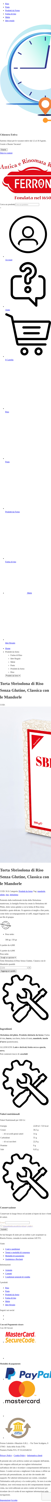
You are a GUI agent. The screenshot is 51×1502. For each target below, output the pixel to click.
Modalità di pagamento (14, 1256)
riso (7, 895)
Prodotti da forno (26, 891)
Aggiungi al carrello (8, 971)
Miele (7, 17)
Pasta (7, 7)
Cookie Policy (20, 1455)
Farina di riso (10, 14)
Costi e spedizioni (12, 1249)
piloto (2, 895)
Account (8, 260)
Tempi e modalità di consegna (17, 1252)
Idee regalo (9, 21)
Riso (7, 4)
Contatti (8, 1273)
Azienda (8, 1270)
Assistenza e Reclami (14, 1259)
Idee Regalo (10, 1305)
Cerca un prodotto (7, 204)
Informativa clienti (34, 1455)
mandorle (41, 891)
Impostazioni (5, 1500)
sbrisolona (14, 895)
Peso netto (4, 954)
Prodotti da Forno (12, 10)
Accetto (14, 1500)
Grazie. (4, 150)
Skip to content (6, 153)
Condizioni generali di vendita (17, 1277)
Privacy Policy (6, 1455)
